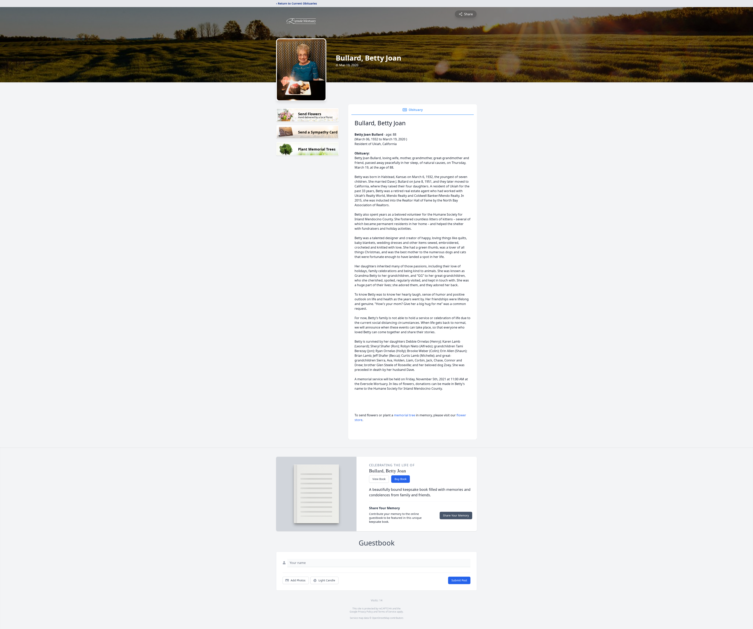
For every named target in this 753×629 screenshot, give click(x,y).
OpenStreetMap (380, 618)
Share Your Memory (456, 515)
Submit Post (459, 580)
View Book (379, 479)
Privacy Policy (365, 611)
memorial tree (404, 415)
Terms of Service (387, 611)
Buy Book (401, 479)
